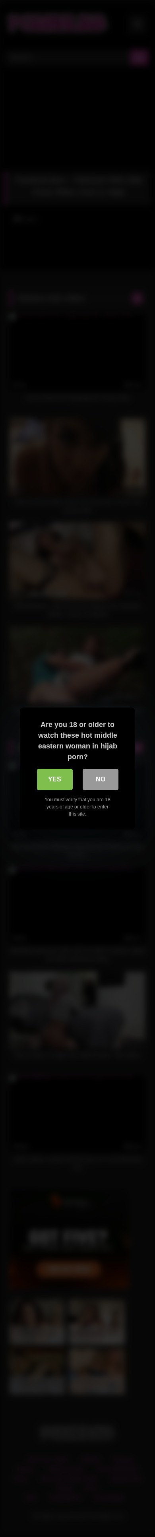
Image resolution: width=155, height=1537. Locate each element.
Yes (54, 779)
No (100, 779)
